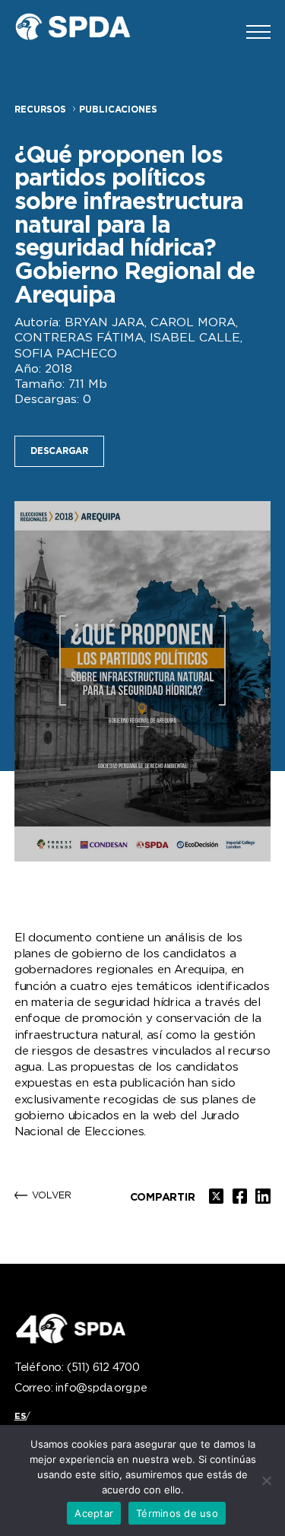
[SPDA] (82, 32)
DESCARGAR (59, 451)
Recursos (40, 110)
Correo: (80, 1388)
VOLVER (51, 1196)
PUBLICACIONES (118, 110)
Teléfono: (77, 1368)
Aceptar (93, 1513)
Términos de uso (177, 1513)
